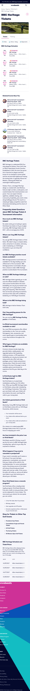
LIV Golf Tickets (10, 528)
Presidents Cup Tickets (12, 521)
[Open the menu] (2, 5)
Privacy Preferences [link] (5, 684)
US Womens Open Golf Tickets (14, 533)
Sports (8, 9)
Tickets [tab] (5, 36)
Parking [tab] (12, 36)
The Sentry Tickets (11, 531)
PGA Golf (14, 9)
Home (3, 9)
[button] (4, 41)
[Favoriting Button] (27, 14)
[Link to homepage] (15, 5)
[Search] (26, 5)
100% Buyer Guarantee (17, 1)
